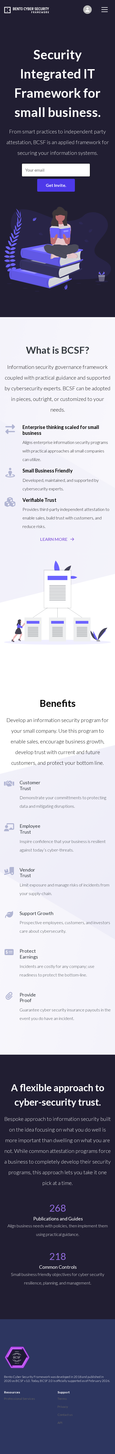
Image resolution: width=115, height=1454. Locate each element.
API (59, 1423)
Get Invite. (56, 185)
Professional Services (19, 1399)
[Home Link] (29, 9)
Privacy (62, 1407)
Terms (62, 1399)
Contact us (65, 1415)
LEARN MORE (53, 539)
